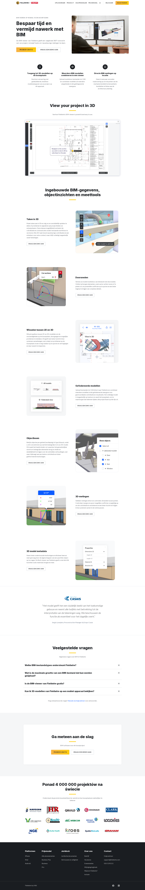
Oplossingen (60, 3)
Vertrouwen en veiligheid (69, 860)
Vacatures (87, 860)
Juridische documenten (69, 856)
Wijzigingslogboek (90, 867)
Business (45, 863)
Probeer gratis (26, 50)
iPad (26, 860)
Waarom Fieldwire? (90, 871)
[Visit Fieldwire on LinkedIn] (117, 885)
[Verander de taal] (100, 3)
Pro (43, 867)
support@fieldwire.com (112, 860)
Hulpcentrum (108, 856)
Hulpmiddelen (81, 3)
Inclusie (86, 874)
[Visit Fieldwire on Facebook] (111, 885)
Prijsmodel (93, 3)
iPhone (27, 856)
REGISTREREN (122, 3)
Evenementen (88, 863)
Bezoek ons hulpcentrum (76, 701)
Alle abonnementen (48, 856)
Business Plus (46, 860)
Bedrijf (86, 856)
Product (70, 3)
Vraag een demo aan (49, 50)
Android (28, 863)
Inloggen (109, 3)
